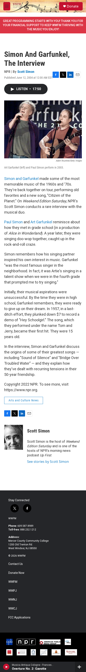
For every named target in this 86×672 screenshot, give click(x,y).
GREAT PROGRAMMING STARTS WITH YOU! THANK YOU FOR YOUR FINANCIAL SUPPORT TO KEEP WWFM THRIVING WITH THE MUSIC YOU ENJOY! (43, 25)
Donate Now (16, 572)
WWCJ (12, 608)
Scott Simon (25, 72)
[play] (6, 667)
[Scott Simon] (13, 437)
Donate (72, 6)
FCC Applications (19, 617)
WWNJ (12, 599)
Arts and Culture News (24, 400)
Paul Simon (13, 222)
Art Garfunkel (41, 222)
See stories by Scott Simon (48, 461)
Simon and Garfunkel (21, 178)
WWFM (12, 518)
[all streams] (80, 667)
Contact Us (15, 564)
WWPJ (12, 590)
